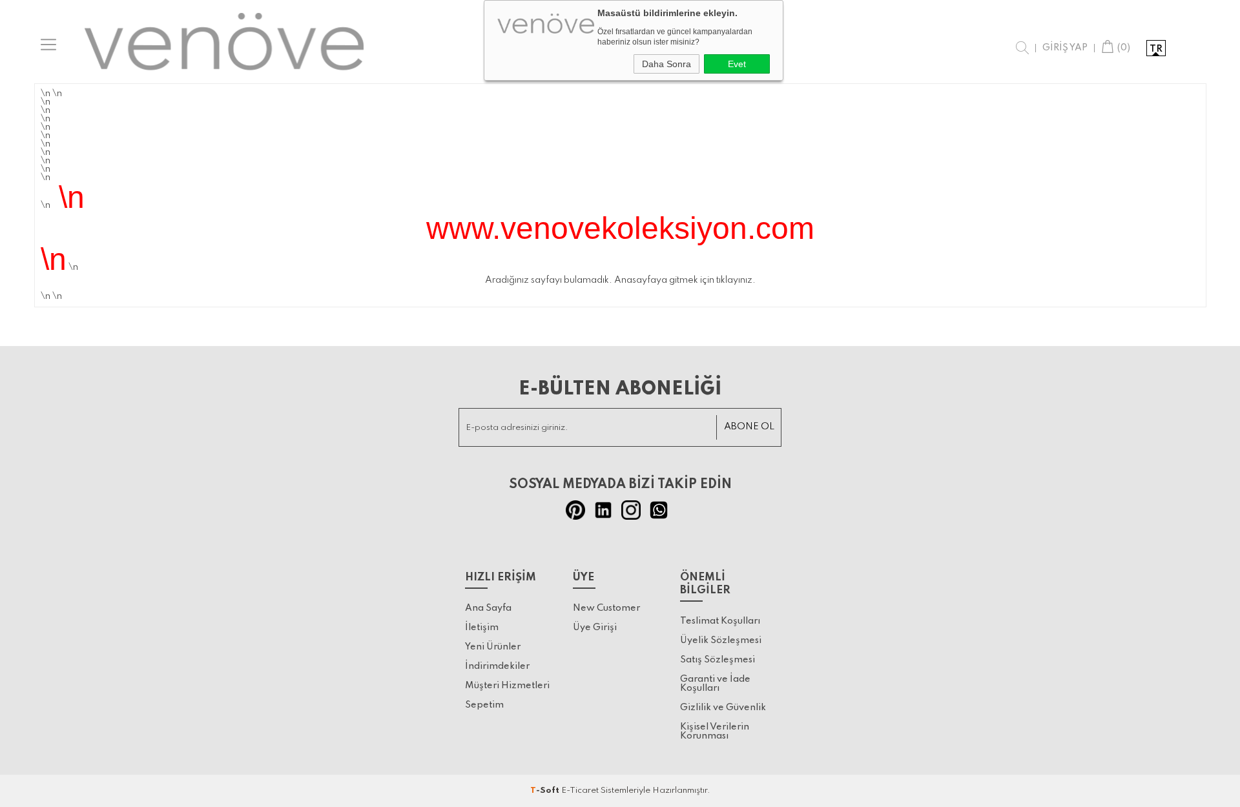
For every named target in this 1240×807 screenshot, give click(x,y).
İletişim (482, 627)
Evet (737, 64)
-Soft (545, 790)
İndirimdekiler (497, 666)
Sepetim (484, 705)
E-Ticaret (580, 790)
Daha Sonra (666, 64)
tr (1156, 49)
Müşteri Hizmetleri (507, 685)
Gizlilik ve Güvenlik (723, 707)
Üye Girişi (595, 627)
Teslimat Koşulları (720, 621)
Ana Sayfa (488, 608)
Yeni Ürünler (493, 646)
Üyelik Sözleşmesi (720, 640)
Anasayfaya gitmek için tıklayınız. (685, 280)
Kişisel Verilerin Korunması (714, 731)
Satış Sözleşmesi (717, 659)
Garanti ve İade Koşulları (715, 684)
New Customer (606, 608)
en (1181, 49)
